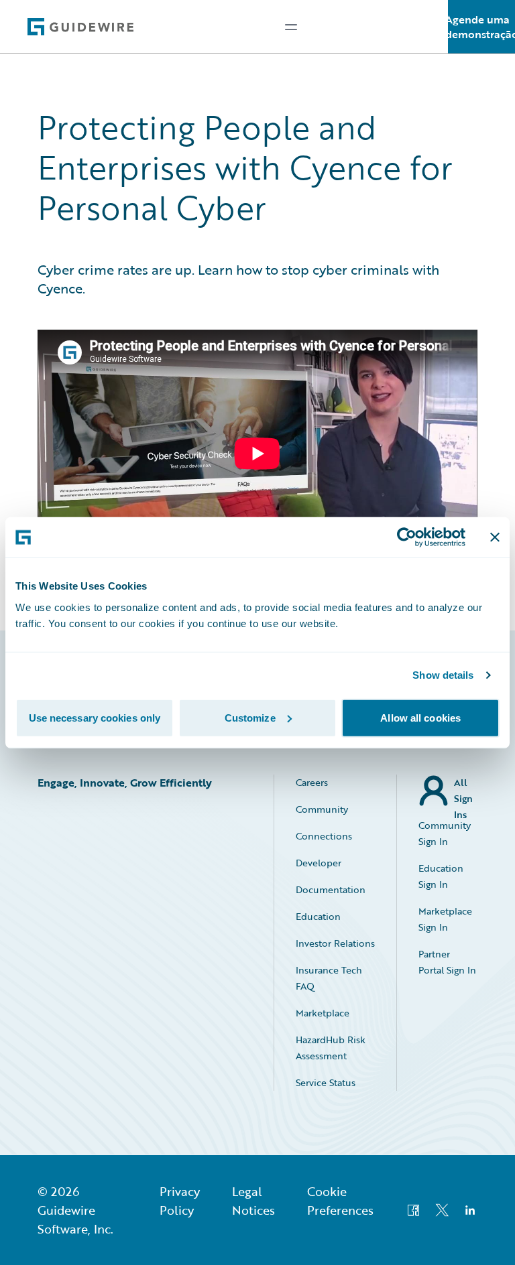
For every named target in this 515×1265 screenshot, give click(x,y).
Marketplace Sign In (445, 919)
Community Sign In (444, 833)
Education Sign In (440, 876)
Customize (250, 717)
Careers (312, 782)
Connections (324, 836)
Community (322, 809)
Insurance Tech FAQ (329, 978)
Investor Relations (335, 943)
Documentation (330, 889)
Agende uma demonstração (481, 26)
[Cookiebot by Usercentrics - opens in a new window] (406, 537)
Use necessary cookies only (95, 717)
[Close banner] (495, 537)
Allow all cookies (420, 717)
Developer (318, 863)
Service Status (325, 1082)
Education (318, 916)
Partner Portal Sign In (447, 962)
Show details (442, 675)
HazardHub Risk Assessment (330, 1048)
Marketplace (322, 1013)
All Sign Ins (463, 791)
